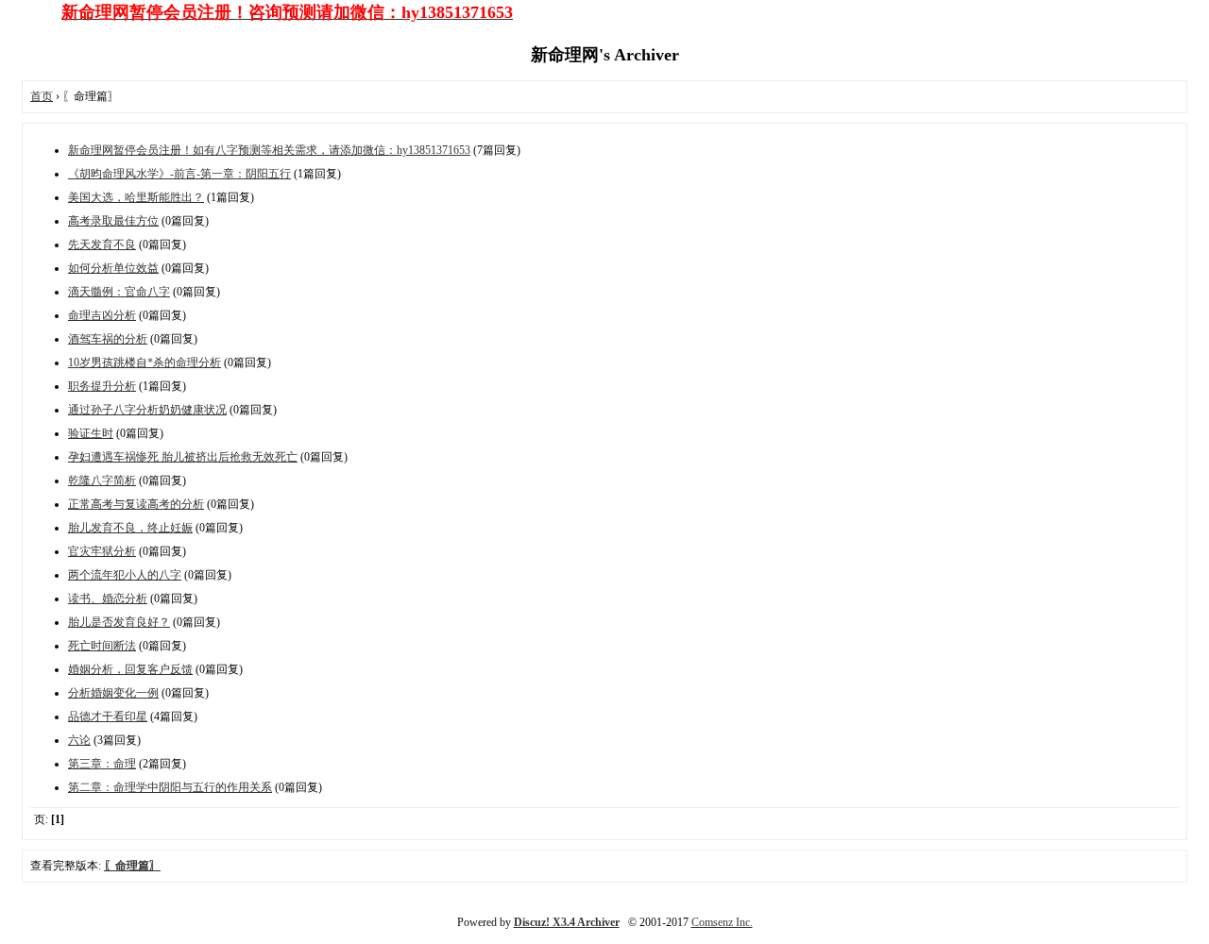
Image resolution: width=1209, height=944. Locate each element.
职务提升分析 (102, 386)
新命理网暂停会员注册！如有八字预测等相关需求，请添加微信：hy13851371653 (269, 150)
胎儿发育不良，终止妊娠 (130, 527)
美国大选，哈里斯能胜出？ (136, 197)
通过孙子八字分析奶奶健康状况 (147, 409)
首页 (41, 96)
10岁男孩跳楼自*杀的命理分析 (144, 362)
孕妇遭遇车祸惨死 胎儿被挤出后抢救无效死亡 (183, 457)
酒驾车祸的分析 (107, 339)
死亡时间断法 (102, 645)
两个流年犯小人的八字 (124, 575)
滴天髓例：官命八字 (119, 291)
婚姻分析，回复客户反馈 (130, 669)
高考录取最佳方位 (113, 221)
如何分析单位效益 (113, 268)
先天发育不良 (102, 244)
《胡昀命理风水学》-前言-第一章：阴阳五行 (179, 173)
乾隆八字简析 (102, 480)
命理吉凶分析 (102, 315)
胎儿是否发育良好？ (119, 622)
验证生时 (90, 433)
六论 (79, 740)
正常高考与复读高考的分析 (136, 504)
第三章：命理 (102, 763)
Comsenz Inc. (722, 922)
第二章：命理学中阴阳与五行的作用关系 (170, 787)
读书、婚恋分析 (107, 598)
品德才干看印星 (107, 716)
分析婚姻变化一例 (113, 693)
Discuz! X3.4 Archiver (567, 922)
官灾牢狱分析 (102, 551)
